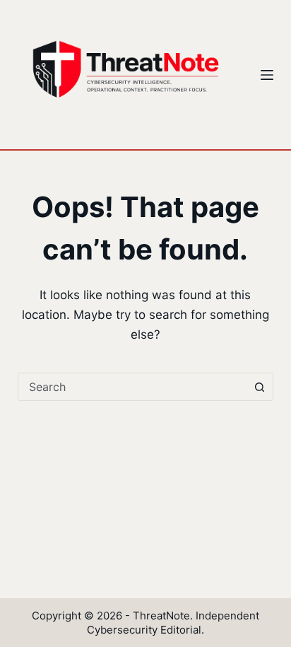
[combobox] (132, 387)
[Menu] (267, 75)
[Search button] (259, 386)
